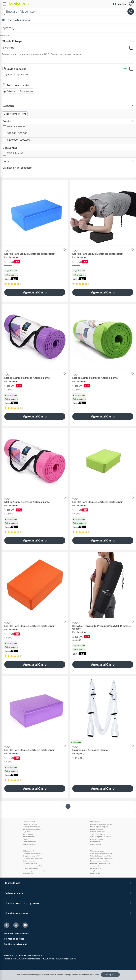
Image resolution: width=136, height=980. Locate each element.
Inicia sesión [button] (119, 4)
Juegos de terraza (29, 844)
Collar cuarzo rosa (29, 861)
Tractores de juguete (97, 834)
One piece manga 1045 (31, 856)
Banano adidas (95, 868)
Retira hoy (11, 91)
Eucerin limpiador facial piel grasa (34, 871)
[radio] (5, 284)
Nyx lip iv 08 (27, 832)
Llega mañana (22, 74)
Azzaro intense (95, 844)
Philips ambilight (96, 829)
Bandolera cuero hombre (99, 861)
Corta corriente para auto (32, 858)
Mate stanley (95, 873)
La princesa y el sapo (30, 868)
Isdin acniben (95, 842)
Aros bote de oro (96, 866)
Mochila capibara (29, 842)
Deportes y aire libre (15, 113)
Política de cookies (14, 938)
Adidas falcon (28, 873)
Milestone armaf (29, 822)
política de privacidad (78, 974)
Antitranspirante (29, 837)
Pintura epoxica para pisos (100, 863)
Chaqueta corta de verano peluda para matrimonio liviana (101, 824)
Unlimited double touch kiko (101, 856)
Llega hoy (7, 74)
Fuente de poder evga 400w (33, 866)
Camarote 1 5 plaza (30, 824)
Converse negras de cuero (32, 853)
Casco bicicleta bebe (97, 832)
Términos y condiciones (16, 933)
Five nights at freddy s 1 (31, 827)
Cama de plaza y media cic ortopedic (101, 853)
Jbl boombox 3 (28, 851)
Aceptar (110, 974)
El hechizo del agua (30, 863)
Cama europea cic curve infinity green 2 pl (101, 837)
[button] (68, 12)
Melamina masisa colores (32, 829)
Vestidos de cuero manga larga (101, 858)
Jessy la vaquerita (96, 871)
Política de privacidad (15, 944)
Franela (25, 839)
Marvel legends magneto (99, 827)
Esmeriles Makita (96, 839)
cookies (95, 974)
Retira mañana (26, 91)
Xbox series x (95, 822)
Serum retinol (28, 834)
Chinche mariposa (97, 851)
